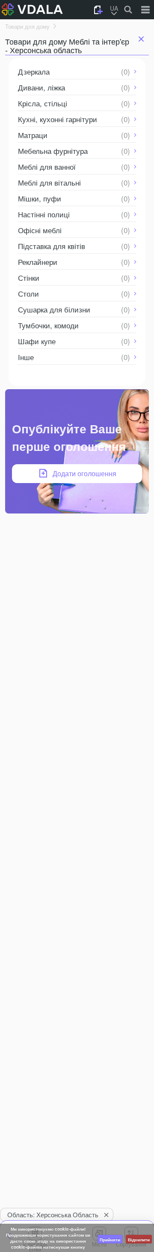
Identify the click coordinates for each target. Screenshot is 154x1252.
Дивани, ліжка (41, 87)
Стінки (28, 277)
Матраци (32, 134)
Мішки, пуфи (39, 198)
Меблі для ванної (47, 166)
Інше (26, 356)
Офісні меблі (40, 230)
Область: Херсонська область (52, 1214)
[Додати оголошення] (98, 10)
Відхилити (139, 1240)
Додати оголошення (84, 473)
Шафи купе (37, 341)
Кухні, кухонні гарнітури (57, 119)
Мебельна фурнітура (53, 150)
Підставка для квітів (51, 245)
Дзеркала (34, 71)
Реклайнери (37, 261)
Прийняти (110, 1240)
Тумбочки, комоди (48, 325)
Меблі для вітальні (49, 182)
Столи (28, 293)
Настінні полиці (44, 214)
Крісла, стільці (42, 103)
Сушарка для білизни (54, 309)
